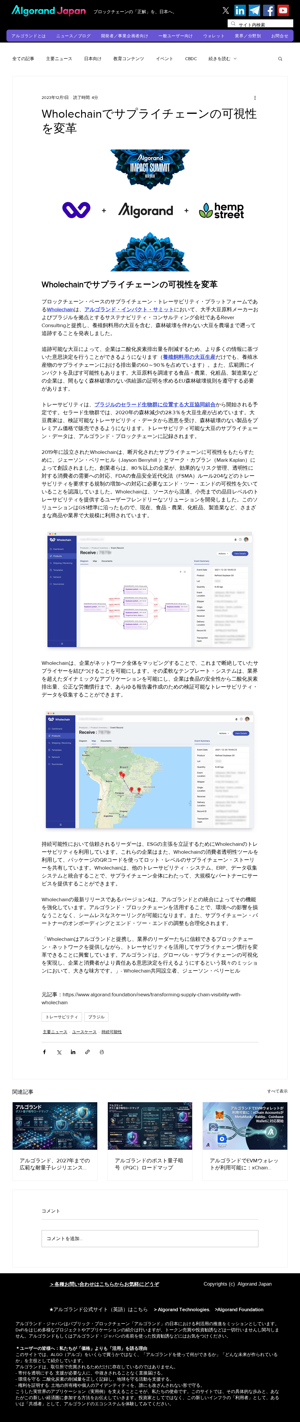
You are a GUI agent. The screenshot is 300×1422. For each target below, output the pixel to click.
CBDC (191, 58)
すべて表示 (277, 1091)
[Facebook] (269, 10)
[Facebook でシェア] (44, 1052)
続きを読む (220, 58)
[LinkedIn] (240, 10)
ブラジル (96, 1016)
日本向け (93, 58)
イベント (164, 58)
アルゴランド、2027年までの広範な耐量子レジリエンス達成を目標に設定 (55, 1164)
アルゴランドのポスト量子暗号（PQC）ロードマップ (149, 1164)
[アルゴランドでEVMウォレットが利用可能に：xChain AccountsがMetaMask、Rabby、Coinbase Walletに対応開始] (245, 1126)
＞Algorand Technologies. (183, 1309)
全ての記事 (23, 58)
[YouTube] (283, 10)
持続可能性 (111, 1031)
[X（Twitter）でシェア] (59, 1052)
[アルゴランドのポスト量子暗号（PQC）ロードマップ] (150, 1126)
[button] (28, 36)
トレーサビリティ (61, 1016)
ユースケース (84, 1031)
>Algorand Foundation (239, 1309)
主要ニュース (59, 58)
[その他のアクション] (254, 97)
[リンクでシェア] (87, 1052)
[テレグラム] (254, 10)
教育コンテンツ (128, 58)
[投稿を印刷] (102, 1052)
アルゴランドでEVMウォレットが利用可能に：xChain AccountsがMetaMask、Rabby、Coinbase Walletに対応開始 (244, 1164)
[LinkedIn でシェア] (73, 1052)
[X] (225, 10)
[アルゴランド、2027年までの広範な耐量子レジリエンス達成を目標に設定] (55, 1126)
